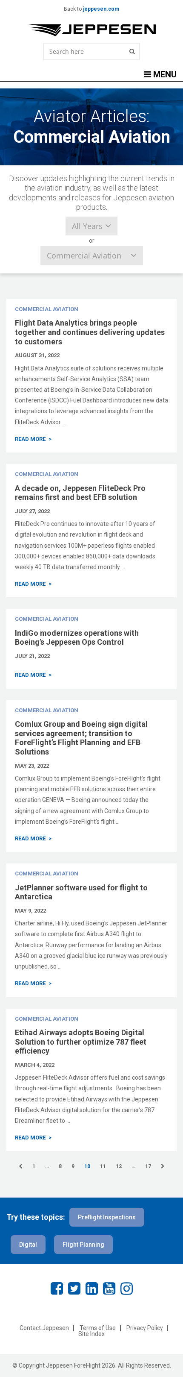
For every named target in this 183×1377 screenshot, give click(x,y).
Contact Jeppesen (44, 1328)
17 (148, 1166)
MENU (164, 74)
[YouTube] (109, 1288)
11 (103, 1166)
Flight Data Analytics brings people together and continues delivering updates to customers (90, 332)
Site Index (91, 1334)
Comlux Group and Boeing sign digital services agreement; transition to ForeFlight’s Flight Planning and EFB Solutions (81, 737)
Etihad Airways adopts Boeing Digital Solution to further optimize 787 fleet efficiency (80, 1041)
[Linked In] (92, 1288)
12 (119, 1166)
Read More (30, 439)
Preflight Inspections (107, 1217)
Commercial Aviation (46, 309)
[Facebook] (57, 1288)
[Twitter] (74, 1288)
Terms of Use (98, 1328)
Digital (28, 1244)
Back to (91, 9)
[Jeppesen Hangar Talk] (91, 30)
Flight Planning (83, 1244)
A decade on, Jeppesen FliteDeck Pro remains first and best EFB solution (80, 493)
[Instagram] (126, 1288)
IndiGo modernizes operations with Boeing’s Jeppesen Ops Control (77, 637)
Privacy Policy (144, 1328)
